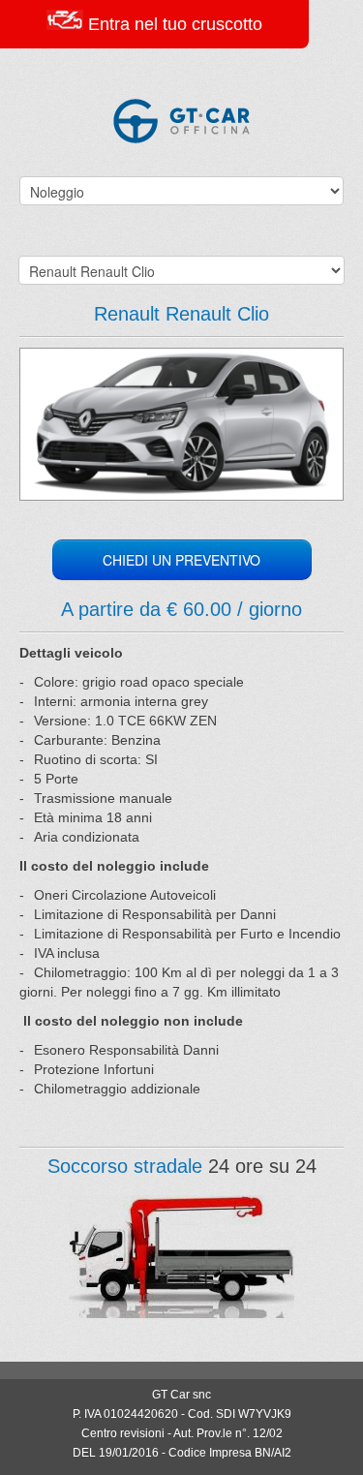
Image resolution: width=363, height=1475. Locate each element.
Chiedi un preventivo (181, 559)
